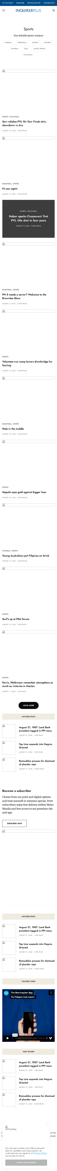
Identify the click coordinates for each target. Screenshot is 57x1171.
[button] (14, 823)
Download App (33, 3)
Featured (47, 42)
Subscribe (20, 3)
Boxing (35, 42)
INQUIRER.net (48, 3)
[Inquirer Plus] (28, 10)
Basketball (22, 42)
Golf (26, 48)
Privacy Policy (40, 1153)
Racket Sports (39, 48)
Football (14, 48)
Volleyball (28, 55)
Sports (5, 116)
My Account (7, 3)
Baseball (8, 42)
